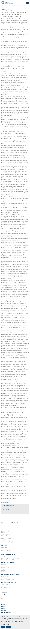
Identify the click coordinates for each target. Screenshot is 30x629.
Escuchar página (15, 522)
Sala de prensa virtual (5, 584)
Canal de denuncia (5, 535)
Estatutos (3, 532)
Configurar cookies (15, 627)
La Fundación (4, 529)
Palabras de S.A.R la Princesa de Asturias (10, 558)
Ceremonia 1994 (12, 509)
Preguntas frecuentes (5, 587)
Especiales (3, 570)
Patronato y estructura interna (7, 537)
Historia (3, 597)
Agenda (3, 604)
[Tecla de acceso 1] (7, 3)
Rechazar (8, 627)
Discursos (3, 549)
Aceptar (3, 627)
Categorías (3, 568)
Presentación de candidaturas (7, 566)
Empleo (3, 608)
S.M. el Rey (4, 545)
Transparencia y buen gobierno (7, 541)
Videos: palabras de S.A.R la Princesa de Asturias (11, 559)
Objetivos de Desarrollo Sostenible (8, 542)
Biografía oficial (4, 547)
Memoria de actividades (6, 538)
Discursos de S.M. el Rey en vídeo (8, 552)
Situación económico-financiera (7, 539)
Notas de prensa (4, 585)
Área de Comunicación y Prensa (8, 582)
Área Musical (4, 594)
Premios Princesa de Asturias (8, 562)
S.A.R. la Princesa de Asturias (8, 554)
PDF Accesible (6, 522)
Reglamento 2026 (5, 567)
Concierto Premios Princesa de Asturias (9, 600)
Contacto (3, 606)
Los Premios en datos (5, 571)
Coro (2, 598)
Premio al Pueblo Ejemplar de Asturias (10, 574)
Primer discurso (12, 512)
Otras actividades (5, 589)
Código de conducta (5, 534)
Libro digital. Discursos (6, 550)
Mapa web (3, 610)
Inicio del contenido (23, 521)
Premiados (3, 564)
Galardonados (4, 578)
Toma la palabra (4, 592)
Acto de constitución (5, 531)
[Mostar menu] (27, 3)
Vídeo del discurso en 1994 (14, 505)
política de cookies (13, 621)
